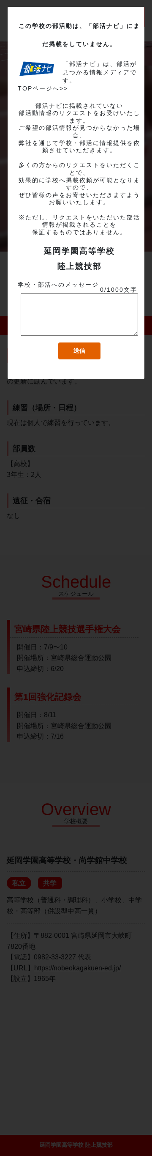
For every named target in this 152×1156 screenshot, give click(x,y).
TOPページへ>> (43, 88)
